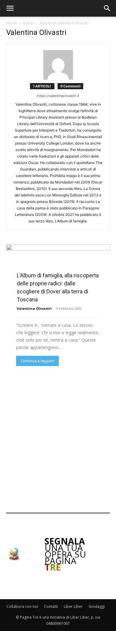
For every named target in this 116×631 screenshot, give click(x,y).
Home (11, 23)
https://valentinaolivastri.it (58, 96)
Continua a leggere (37, 361)
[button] (10, 8)
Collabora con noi (22, 606)
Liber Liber (73, 606)
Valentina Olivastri (34, 308)
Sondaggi (96, 606)
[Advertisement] (58, 439)
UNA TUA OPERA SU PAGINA (65, 554)
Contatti (51, 606)
